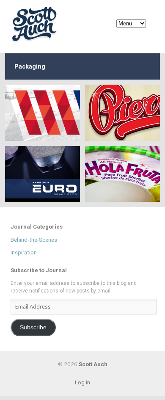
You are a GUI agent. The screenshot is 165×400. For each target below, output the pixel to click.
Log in (82, 382)
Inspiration (24, 252)
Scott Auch (34, 24)
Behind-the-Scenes (34, 240)
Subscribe (33, 327)
